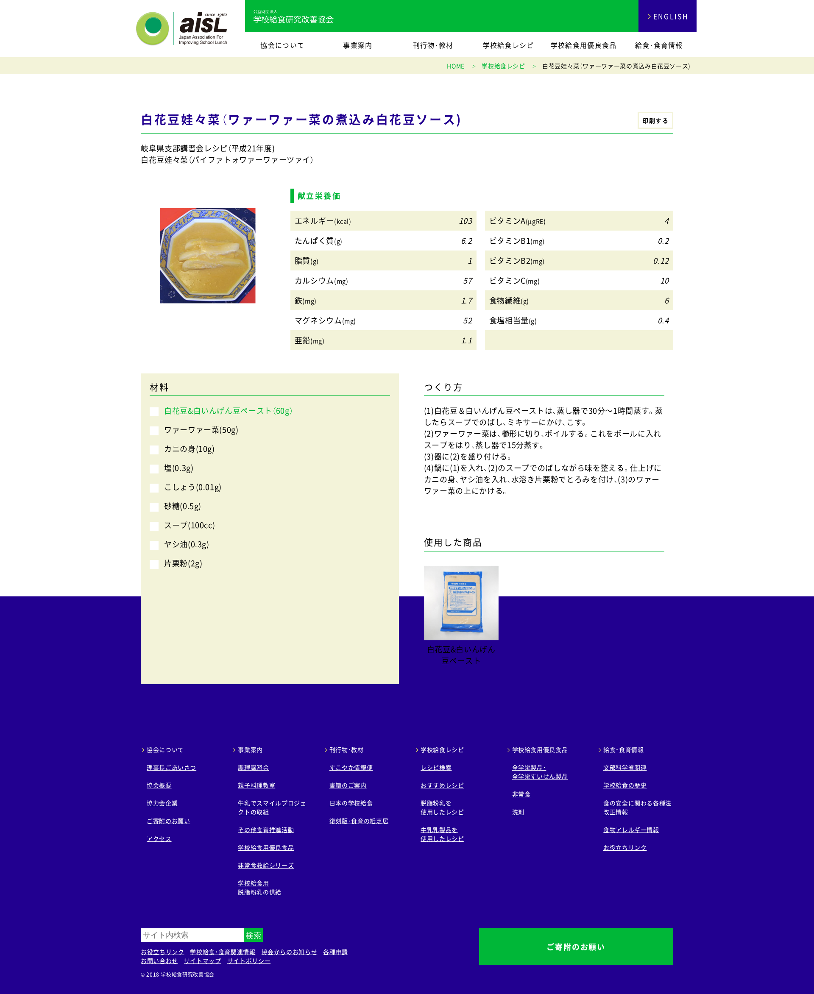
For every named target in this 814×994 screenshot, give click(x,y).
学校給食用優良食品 (584, 45)
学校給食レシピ (508, 45)
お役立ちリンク (625, 847)
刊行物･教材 (433, 45)
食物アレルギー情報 (631, 829)
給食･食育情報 (659, 45)
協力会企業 (162, 803)
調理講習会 (253, 767)
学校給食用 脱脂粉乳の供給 (259, 887)
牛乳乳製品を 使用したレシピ (442, 834)
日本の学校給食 (351, 803)
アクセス (159, 838)
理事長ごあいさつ (171, 767)
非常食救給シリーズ (266, 865)
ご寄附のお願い (168, 820)
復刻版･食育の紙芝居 (358, 820)
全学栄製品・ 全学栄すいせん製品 (540, 771)
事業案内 (357, 45)
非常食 (521, 794)
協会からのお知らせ (290, 951)
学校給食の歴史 (625, 785)
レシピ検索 (436, 767)
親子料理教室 (256, 785)
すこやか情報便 (351, 767)
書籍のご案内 (348, 785)
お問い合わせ (159, 960)
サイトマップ (202, 960)
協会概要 (159, 785)
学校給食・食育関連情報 (222, 951)
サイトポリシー (248, 960)
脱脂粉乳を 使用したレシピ (442, 807)
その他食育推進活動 (266, 829)
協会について (282, 45)
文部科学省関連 (625, 767)
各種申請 (335, 951)
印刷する (655, 120)
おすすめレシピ (442, 785)
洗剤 (518, 811)
